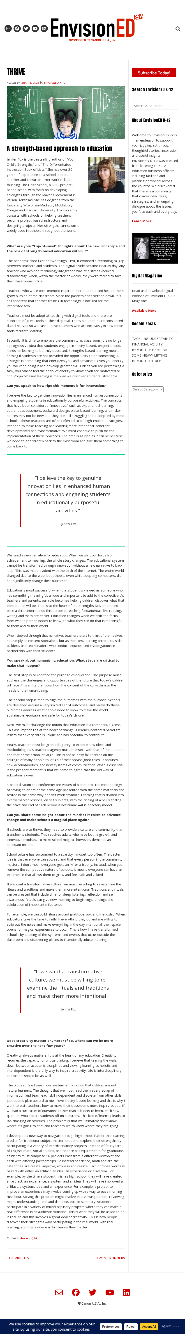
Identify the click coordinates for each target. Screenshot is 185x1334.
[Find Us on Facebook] (17, 28)
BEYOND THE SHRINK (149, 349)
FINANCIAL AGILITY (147, 344)
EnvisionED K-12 (54, 82)
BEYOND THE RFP (146, 360)
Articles (25, 1238)
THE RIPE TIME (19, 1258)
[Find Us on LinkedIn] (44, 28)
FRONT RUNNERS (111, 1258)
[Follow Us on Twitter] (26, 28)
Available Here (144, 310)
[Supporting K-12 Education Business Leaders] (92, 28)
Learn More (141, 221)
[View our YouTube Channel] (35, 28)
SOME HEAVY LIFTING (149, 355)
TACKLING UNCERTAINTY (152, 338)
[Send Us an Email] (8, 28)
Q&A (34, 1238)
